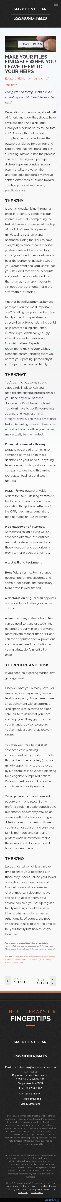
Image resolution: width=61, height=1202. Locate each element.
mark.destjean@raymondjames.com (34, 1067)
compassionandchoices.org (44, 957)
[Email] (9, 101)
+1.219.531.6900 (32, 1088)
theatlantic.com (26, 957)
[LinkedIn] (9, 97)
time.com (19, 963)
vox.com (15, 957)
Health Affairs (45, 960)
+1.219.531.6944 (32, 1093)
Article (38, 78)
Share (13, 85)
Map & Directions (30, 1103)
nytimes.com (10, 963)
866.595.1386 (32, 1098)
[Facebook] (9, 89)
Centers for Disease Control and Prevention (22, 960)
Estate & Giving (15, 78)
